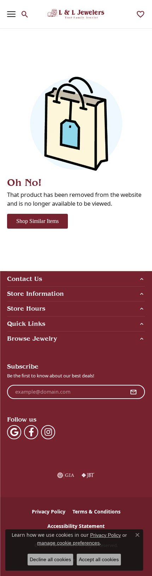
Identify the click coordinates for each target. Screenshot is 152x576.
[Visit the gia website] (65, 475)
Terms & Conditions (96, 511)
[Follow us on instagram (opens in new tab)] (48, 432)
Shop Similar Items (37, 221)
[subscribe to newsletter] (133, 392)
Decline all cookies (50, 559)
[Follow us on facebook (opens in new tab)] (31, 432)
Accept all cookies (99, 559)
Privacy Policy (48, 511)
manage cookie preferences (68, 543)
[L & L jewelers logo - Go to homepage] (76, 14)
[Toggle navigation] (11, 14)
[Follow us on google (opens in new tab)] (14, 432)
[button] (25, 14)
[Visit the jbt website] (88, 475)
